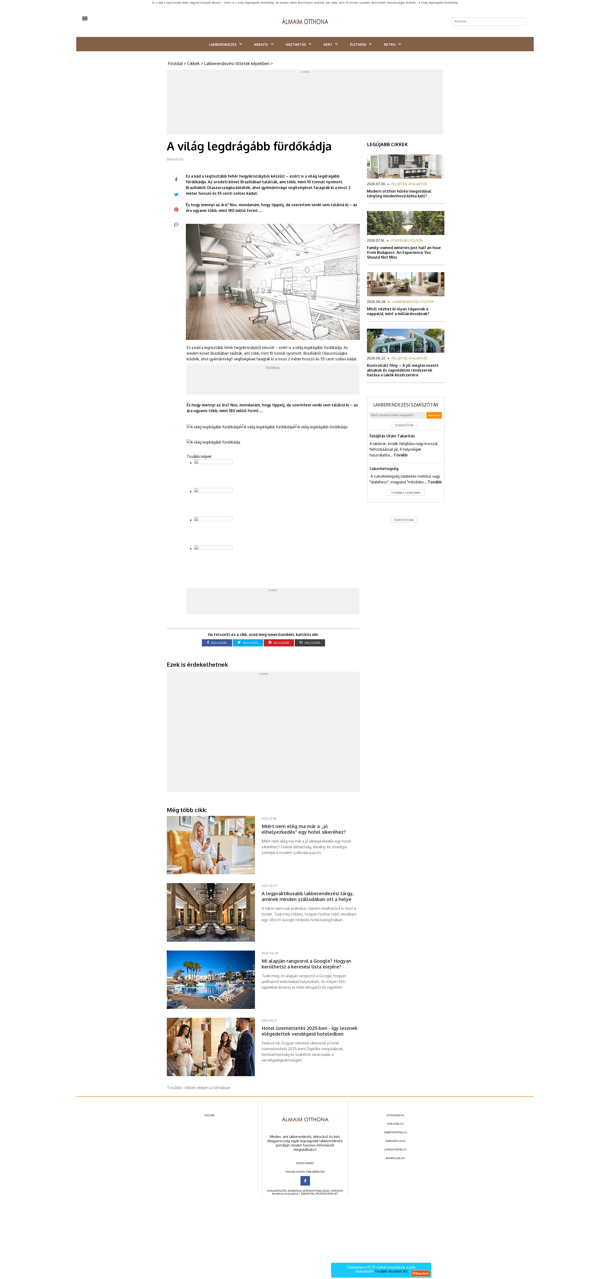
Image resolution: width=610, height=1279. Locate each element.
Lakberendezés (223, 44)
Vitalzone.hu (395, 1123)
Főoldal (175, 63)
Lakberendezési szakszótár (405, 404)
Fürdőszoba (404, 520)
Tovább (401, 455)
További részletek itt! (391, 1271)
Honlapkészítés (277, 1190)
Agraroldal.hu (395, 1158)
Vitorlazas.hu (395, 1115)
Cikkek (193, 63)
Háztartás (296, 44)
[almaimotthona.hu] (305, 21)
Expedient (337, 1190)
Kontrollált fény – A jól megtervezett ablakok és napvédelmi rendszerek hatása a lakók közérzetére (403, 370)
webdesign (295, 1190)
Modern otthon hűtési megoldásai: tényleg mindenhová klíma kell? (399, 193)
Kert (328, 44)
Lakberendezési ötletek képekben (236, 63)
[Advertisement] (305, 103)
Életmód (358, 44)
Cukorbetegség (384, 468)
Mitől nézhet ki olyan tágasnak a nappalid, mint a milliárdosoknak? (398, 311)
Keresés (434, 415)
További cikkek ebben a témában (198, 1087)
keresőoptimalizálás (316, 1190)
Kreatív (261, 44)
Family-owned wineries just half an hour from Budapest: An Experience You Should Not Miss (404, 252)
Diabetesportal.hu (395, 1132)
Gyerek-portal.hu (395, 1149)
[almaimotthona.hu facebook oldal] (305, 1181)
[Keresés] (520, 17)
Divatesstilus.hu (395, 1141)
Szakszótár (404, 425)
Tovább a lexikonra (406, 493)
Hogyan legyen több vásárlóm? (305, 1171)
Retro (390, 44)
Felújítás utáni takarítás (392, 436)
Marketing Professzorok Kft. (319, 1193)
